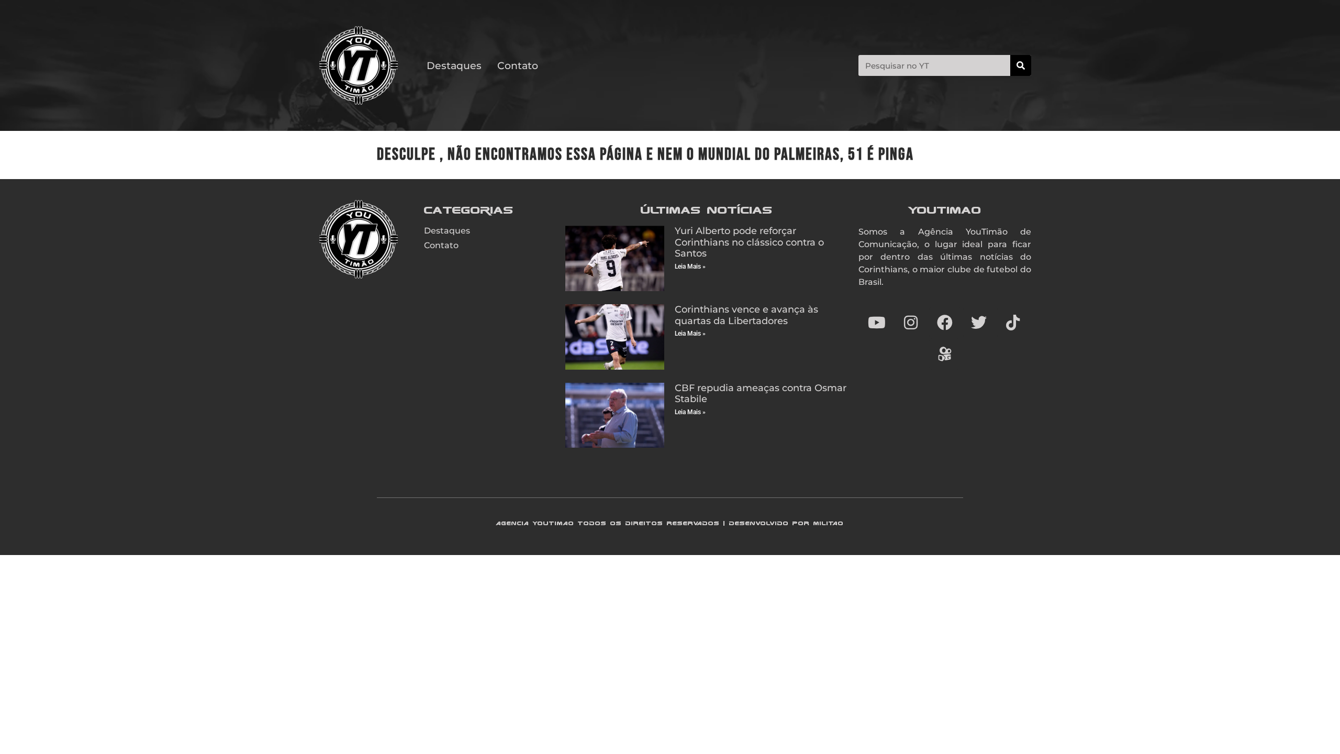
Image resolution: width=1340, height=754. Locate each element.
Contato (517, 65)
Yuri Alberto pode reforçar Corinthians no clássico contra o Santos (749, 242)
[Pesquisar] (1020, 65)
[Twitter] (979, 322)
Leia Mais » (690, 266)
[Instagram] (910, 322)
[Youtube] (876, 322)
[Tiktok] (1013, 322)
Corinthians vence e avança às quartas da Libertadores (746, 315)
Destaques (454, 65)
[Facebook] (945, 322)
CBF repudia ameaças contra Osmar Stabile (760, 393)
